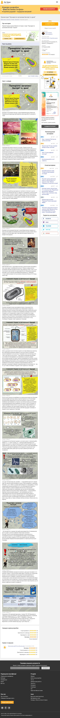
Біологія (44, 38)
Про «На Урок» (4, 696)
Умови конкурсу (49, 9)
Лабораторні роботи (36, 681)
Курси (2, 681)
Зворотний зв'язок (7, 702)
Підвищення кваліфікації (7, 676)
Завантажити (50, 24)
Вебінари (3, 678)
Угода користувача (5, 715)
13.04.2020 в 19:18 (29, 646)
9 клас (47, 38)
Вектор (2, 683)
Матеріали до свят (35, 698)
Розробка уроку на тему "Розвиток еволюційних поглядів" (48, 172)
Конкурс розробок (13, 8)
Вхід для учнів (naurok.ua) (37, 696)
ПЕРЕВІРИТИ (46, 668)
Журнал (33, 676)
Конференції (4, 679)
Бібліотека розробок (36, 678)
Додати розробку (50, 126)
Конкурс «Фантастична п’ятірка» (39, 700)
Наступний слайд (33, 76)
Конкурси (33, 685)
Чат (32, 688)
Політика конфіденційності (26, 715)
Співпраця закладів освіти (7, 698)
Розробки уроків (54, 38)
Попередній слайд (7, 76)
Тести (32, 679)
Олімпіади (33, 687)
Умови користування (15, 715)
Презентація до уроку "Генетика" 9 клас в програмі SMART (49, 201)
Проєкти (33, 683)
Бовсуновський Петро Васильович (16, 646)
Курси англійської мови (37, 690)
